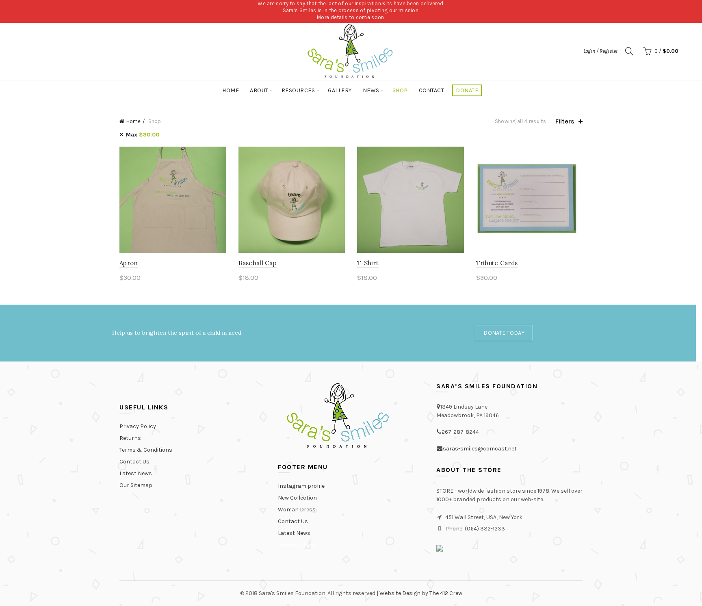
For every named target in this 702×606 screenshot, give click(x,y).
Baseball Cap (257, 263)
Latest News (135, 473)
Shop (400, 90)
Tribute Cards (497, 263)
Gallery (340, 90)
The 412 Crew (445, 593)
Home (230, 90)
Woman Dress (297, 509)
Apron (128, 263)
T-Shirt (368, 263)
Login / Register (600, 51)
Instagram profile (301, 486)
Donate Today (503, 332)
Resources (298, 90)
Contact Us (134, 461)
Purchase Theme (297, 544)
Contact (431, 90)
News (371, 90)
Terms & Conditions (145, 449)
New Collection (297, 497)
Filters (564, 121)
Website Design (399, 593)
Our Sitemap (135, 485)
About (259, 90)
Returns (130, 438)
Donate (467, 90)
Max (142, 134)
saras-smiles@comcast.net (480, 448)
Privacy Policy (137, 426)
